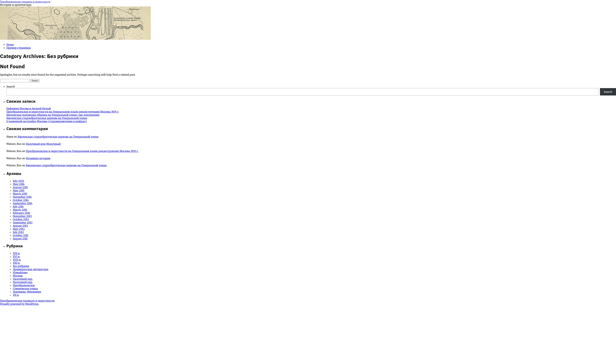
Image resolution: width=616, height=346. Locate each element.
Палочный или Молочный (43, 143)
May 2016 (19, 184)
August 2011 (20, 238)
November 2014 (22, 196)
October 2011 (20, 235)
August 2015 (20, 187)
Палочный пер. (23, 278)
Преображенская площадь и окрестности (25, 1)
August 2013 (20, 225)
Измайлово (20, 272)
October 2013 (21, 219)
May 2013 (19, 229)
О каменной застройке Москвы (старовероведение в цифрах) (46, 121)
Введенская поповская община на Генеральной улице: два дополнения (52, 114)
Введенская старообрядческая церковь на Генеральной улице (46, 118)
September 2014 (22, 203)
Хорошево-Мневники (27, 291)
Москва (18, 275)
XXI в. (16, 262)
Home (10, 44)
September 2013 (22, 222)
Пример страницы (18, 47)
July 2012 (18, 232)
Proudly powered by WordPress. (19, 303)
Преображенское (24, 285)
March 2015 (20, 193)
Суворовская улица (25, 288)
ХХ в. (16, 295)
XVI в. (16, 256)
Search (10, 86)
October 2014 (21, 200)
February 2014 (21, 212)
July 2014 (18, 206)
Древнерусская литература (30, 269)
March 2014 (20, 209)
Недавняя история (38, 158)
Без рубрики (21, 266)
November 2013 (22, 216)
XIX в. (16, 253)
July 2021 (18, 180)
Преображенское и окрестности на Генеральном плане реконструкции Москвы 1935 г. (62, 111)
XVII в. (17, 259)
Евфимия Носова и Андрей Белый (28, 108)
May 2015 (18, 190)
